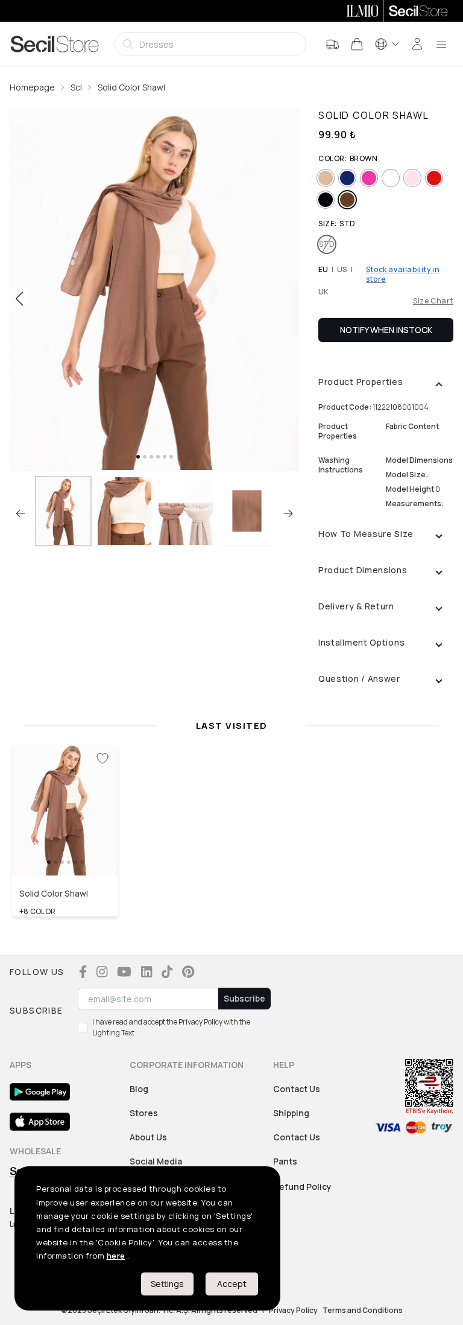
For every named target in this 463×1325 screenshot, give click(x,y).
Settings (167, 1283)
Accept (232, 1283)
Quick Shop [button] (65, 850)
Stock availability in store (403, 274)
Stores (144, 1113)
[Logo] (55, 44)
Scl (76, 87)
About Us (148, 1137)
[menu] (441, 44)
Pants (285, 1161)
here (116, 1255)
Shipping (291, 1113)
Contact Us (296, 1089)
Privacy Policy (293, 1310)
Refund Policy (303, 1186)
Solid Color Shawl (131, 87)
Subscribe (244, 998)
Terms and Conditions (363, 1310)
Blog (139, 1089)
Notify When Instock (386, 329)
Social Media (156, 1161)
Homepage (32, 87)
